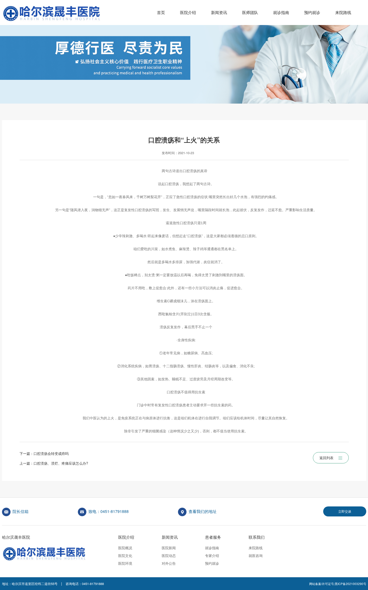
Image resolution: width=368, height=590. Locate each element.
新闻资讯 (219, 12)
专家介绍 (212, 555)
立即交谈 (344, 511)
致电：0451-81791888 (108, 511)
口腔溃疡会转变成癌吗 (51, 453)
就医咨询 (256, 555)
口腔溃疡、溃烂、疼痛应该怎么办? (61, 463)
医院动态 (169, 555)
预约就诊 (312, 12)
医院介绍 (188, 12)
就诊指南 (281, 12)
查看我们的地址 (203, 511)
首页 (161, 12)
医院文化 (125, 555)
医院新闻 (169, 547)
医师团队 (250, 12)
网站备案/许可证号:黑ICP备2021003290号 (337, 583)
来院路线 (343, 12)
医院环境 (125, 563)
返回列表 (326, 457)
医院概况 (125, 547)
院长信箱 (21, 511)
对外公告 (169, 563)
